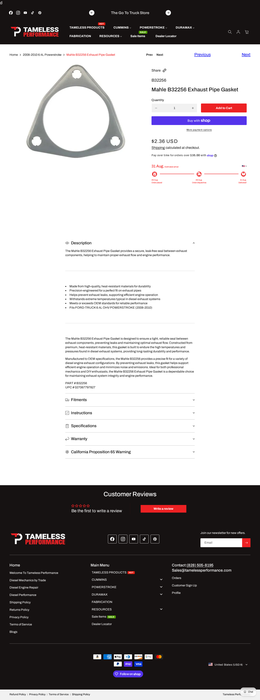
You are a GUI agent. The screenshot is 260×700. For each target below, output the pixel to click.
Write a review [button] (163, 508)
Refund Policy (18, 694)
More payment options (199, 129)
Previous (202, 54)
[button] (230, 32)
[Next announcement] (168, 13)
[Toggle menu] (161, 579)
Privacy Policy (37, 694)
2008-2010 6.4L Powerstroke (42, 54)
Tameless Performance (236, 694)
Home (14, 54)
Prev (149, 54)
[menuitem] (87, 27)
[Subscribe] (246, 542)
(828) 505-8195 (200, 565)
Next (159, 54)
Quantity (158, 100)
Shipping (158, 148)
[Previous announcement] (92, 13)
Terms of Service (59, 694)
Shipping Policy (81, 694)
